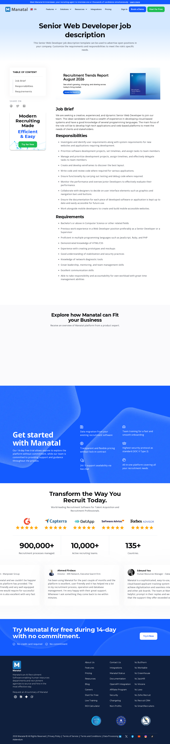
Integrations (96, 9)
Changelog (115, 700)
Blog (87, 684)
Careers (89, 689)
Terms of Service (70, 736)
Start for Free (156, 9)
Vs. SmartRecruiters (144, 706)
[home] (16, 9)
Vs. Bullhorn (141, 662)
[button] (33, 9)
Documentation (118, 679)
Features (89, 668)
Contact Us (115, 662)
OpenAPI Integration (120, 684)
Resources (90, 679)
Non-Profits (115, 706)
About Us (89, 662)
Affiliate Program (118, 689)
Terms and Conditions (90, 736)
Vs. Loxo (138, 689)
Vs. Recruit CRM (142, 700)
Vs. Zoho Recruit (143, 695)
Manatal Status (117, 673)
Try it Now (148, 636)
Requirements (23, 91)
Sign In (124, 9)
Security (114, 695)
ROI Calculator (92, 706)
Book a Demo (137, 9)
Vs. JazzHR (140, 679)
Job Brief (20, 81)
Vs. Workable (141, 668)
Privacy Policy (54, 736)
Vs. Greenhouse (142, 673)
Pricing (108, 9)
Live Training (91, 700)
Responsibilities (24, 86)
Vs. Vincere (140, 684)
